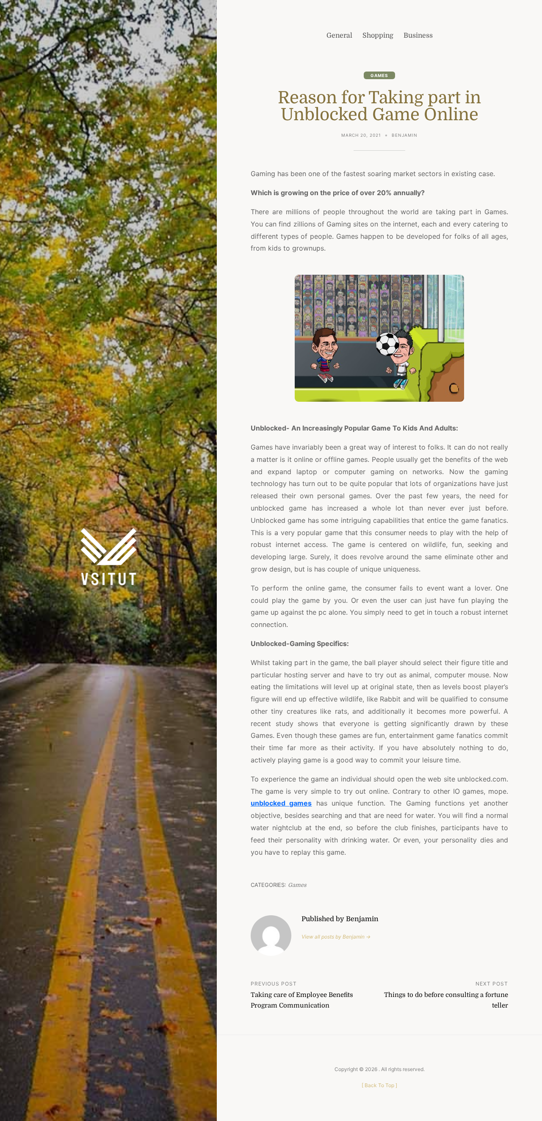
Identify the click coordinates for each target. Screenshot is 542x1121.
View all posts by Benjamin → (336, 936)
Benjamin (405, 135)
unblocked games (281, 803)
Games (379, 75)
